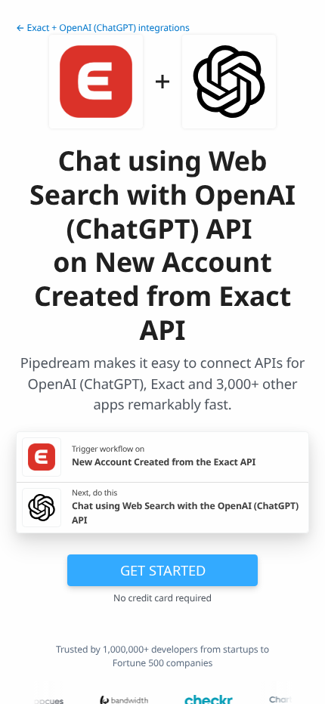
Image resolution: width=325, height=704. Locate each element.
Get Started (163, 569)
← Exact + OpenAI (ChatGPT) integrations (103, 27)
